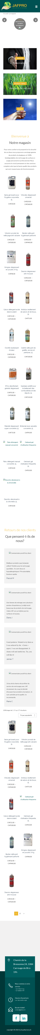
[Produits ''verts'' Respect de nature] (20, 75)
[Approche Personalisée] (20, 49)
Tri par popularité (26, 715)
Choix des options (28, 184)
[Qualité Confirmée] (20, 100)
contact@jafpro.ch (20, 1010)
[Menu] (36, 7)
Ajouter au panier (12, 184)
